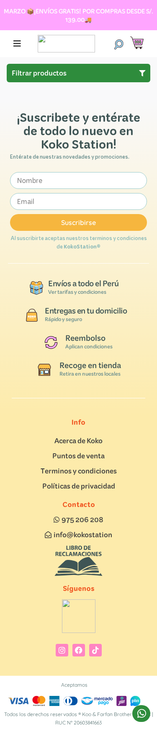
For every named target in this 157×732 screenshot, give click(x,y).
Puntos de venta (78, 455)
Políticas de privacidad (78, 486)
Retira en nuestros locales (90, 373)
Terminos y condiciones (79, 471)
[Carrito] (137, 43)
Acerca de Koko (78, 440)
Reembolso (85, 337)
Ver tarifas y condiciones (77, 291)
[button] (118, 43)
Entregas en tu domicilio (86, 310)
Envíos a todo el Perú (83, 283)
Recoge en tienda (90, 365)
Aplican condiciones (89, 346)
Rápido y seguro (63, 319)
